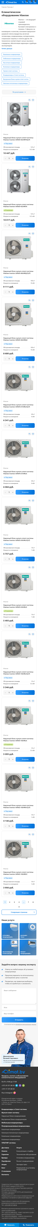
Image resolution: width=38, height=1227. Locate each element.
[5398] (25, 292)
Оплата (4, 1151)
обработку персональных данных (26, 1024)
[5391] (25, 358)
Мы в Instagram (7, 1093)
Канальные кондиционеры (11, 54)
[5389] (25, 625)
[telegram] (16, 1085)
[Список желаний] (31, 2)
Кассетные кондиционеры (11, 62)
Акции (4, 1164)
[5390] (25, 492)
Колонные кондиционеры (11, 67)
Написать (11, 1225)
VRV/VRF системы (9, 1143)
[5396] (25, 559)
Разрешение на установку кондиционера (25, 1168)
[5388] (25, 759)
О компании (6, 1171)
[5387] (25, 892)
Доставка (5, 1148)
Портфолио (6, 1161)
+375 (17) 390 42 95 (11, 1212)
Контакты (5, 1174)
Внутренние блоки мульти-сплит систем (15, 79)
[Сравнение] (27, 2)
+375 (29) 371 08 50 (11, 1205)
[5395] (25, 692)
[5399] (25, 158)
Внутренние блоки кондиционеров (14, 1119)
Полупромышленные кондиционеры (16, 1126)
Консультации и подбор (24, 1151)
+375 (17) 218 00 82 (11, 1216)
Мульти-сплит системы (10, 71)
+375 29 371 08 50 (8, 1085)
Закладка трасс (21, 1164)
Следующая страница (19, 912)
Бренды (10, 7)
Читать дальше (7, 48)
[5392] (25, 225)
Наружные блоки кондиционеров (14, 1116)
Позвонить (30, 1225)
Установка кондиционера (25, 1158)
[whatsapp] (23, 1085)
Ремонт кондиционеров (25, 1161)
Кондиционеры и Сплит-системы (13, 75)
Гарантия (5, 1154)
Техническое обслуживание (26, 1154)
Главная (4, 7)
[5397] (25, 425)
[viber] (20, 1085)
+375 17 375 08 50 (8, 1089)
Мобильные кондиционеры (12, 58)
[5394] (25, 826)
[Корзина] (34, 2)
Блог (3, 1168)
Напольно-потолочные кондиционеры (15, 83)
